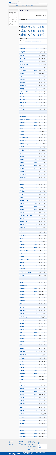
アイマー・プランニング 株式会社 (24, 49)
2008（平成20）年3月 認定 (23, 29)
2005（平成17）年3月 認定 (23, 27)
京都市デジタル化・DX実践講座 (31, 441)
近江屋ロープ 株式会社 (23, 102)
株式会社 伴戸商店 (22, 316)
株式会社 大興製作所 (22, 244)
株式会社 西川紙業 (22, 291)
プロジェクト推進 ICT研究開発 (11, 5)
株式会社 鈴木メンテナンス (23, 221)
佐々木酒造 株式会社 (22, 190)
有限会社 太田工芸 (22, 106)
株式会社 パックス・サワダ (23, 317)
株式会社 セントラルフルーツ (23, 227)
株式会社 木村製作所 (22, 125)
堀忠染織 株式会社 (22, 341)
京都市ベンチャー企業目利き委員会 (12, 12)
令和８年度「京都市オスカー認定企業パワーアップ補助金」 (13, 21)
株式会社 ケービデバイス (23, 165)
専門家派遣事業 (20, 443)
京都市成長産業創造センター (39, 5)
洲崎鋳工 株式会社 (22, 218)
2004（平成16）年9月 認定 (41, 26)
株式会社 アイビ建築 (22, 48)
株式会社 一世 (21, 76)
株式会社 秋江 (21, 52)
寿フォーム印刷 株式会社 (23, 174)
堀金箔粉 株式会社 (22, 338)
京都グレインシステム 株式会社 (24, 137)
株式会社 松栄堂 (22, 209)
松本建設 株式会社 (22, 355)
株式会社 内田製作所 (22, 89)
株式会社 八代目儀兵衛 (23, 310)
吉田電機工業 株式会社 (23, 403)
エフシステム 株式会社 (23, 96)
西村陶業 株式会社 (22, 297)
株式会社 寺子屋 (22, 256)
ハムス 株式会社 (22, 311)
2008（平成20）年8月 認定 (32, 29)
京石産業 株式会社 (22, 131)
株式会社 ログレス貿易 (23, 420)
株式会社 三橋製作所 (22, 358)
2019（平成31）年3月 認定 (32, 34)
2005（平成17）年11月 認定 (41, 27)
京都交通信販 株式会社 (23, 140)
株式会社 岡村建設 (22, 108)
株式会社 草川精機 (22, 150)
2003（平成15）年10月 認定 (23, 26)
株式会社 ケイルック (22, 162)
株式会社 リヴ (21, 416)
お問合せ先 (39, 442)
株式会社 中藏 (21, 282)
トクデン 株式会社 (22, 269)
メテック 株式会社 (22, 376)
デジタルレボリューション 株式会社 (24, 259)
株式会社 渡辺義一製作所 (23, 433)
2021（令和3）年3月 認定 (32, 35)
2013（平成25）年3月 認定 (32, 31)
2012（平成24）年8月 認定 (23, 31)
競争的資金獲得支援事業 (21, 441)
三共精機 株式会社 (22, 197)
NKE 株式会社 (21, 93)
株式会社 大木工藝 (22, 105)
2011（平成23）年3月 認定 (23, 30)
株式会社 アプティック (23, 67)
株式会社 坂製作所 (22, 185)
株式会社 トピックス (22, 271)
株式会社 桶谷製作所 (22, 109)
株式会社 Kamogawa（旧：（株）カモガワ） (25, 119)
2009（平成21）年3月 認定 (41, 29)
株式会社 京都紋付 (22, 143)
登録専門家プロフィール (11, 24)
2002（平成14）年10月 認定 (32, 25)
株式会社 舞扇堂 (22, 348)
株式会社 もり (21, 379)
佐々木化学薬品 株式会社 (23, 188)
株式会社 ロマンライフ (23, 423)
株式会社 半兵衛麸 (22, 313)
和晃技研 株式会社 (22, 430)
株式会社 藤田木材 (22, 326)
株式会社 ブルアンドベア (23, 332)
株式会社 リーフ (22, 417)
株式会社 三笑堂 (22, 203)
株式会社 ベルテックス (23, 335)
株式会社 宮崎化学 (22, 370)
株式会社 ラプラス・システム (23, 411)
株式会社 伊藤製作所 (22, 79)
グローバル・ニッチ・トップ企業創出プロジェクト (23, 444)
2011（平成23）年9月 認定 (32, 30)
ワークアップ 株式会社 (23, 436)
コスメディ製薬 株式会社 (23, 171)
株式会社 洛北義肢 (22, 410)
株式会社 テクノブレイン (23, 253)
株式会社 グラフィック (23, 156)
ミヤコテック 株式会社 (23, 367)
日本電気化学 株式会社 (23, 300)
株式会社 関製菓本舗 (22, 225)
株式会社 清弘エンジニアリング (24, 224)
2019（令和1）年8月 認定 (41, 34)
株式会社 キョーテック (23, 147)
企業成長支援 (17, 5)
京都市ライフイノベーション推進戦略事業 (32, 446)
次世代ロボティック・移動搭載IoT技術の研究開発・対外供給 (13, 446)
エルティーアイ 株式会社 (23, 99)
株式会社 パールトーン (23, 319)
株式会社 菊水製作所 (22, 122)
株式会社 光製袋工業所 (23, 320)
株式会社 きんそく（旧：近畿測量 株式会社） (25, 149)
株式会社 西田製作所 (22, 294)
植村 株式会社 (21, 86)
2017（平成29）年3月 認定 (23, 33)
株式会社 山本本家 (22, 397)
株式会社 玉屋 (21, 241)
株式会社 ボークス (22, 344)
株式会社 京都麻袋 (22, 141)
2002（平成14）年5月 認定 (23, 25)
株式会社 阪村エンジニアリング (24, 187)
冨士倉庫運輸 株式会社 (23, 323)
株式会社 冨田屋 (22, 275)
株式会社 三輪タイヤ (22, 373)
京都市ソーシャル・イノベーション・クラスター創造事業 (32, 450)
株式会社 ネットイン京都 (23, 303)
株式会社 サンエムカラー (23, 194)
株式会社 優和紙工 (22, 400)
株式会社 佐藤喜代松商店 (23, 193)
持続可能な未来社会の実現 (11, 441)
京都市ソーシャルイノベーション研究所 (44, 5)
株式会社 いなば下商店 (23, 82)
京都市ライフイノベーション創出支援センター (33, 5)
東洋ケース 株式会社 (22, 265)
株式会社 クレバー (22, 153)
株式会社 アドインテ (22, 61)
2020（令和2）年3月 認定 (23, 35)
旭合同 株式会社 (22, 55)
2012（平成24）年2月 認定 (41, 30)
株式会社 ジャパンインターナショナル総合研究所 (26, 215)
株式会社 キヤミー (22, 128)
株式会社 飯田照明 (22, 73)
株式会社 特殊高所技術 (23, 268)
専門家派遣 (10, 23)
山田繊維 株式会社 (22, 388)
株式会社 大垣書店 (22, 103)
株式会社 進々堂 (22, 212)
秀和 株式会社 (21, 206)
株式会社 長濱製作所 (22, 288)
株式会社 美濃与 (22, 364)
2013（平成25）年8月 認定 (41, 31)
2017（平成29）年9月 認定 (32, 33)
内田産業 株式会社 (22, 88)
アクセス (38, 443)
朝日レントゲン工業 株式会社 (23, 58)
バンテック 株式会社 (22, 314)
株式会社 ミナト (22, 361)
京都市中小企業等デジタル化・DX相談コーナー (32, 442)
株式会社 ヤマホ (22, 394)
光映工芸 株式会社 (22, 168)
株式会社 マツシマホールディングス (24, 352)
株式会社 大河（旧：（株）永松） (24, 231)
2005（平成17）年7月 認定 (32, 27)
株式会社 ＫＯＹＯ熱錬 (23, 177)
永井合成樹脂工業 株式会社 (23, 285)
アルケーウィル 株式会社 (23, 70)
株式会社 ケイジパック (23, 159)
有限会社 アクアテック (23, 54)
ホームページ (35, 46)
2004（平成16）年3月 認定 (32, 26)
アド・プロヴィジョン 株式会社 (24, 64)
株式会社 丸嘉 (21, 357)
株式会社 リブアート (22, 413)
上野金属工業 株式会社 (23, 85)
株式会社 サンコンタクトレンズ (24, 200)
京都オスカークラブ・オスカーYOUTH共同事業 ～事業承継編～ (13, 17)
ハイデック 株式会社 (22, 307)
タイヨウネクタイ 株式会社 (23, 235)
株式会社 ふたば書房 (22, 329)
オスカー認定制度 (11, 13)
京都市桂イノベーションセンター (28, 5)
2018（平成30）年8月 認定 (23, 34)
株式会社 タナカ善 (22, 238)
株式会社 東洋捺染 (22, 266)
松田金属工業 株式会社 (23, 354)
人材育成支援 (22, 5)
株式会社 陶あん (22, 262)
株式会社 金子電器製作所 (23, 116)
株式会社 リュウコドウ (23, 414)
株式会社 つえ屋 (22, 247)
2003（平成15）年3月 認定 (41, 25)
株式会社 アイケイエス (23, 46)
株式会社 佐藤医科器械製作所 (23, 191)
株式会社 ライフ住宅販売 (23, 407)
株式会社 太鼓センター (23, 232)
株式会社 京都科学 (22, 134)
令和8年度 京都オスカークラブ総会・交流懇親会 (13, 19)
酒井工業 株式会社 (22, 184)
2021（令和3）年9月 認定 (41, 35)
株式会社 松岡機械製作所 (23, 351)
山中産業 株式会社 (22, 391)
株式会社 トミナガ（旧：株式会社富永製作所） (25, 272)
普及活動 (9, 442)
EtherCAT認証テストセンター (11, 444)
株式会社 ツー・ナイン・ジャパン (24, 250)
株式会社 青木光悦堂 (22, 51)
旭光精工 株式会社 (22, 146)
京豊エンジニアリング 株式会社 (24, 144)
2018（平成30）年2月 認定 (41, 33)
